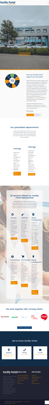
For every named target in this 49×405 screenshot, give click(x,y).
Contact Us (20, 383)
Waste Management (36, 377)
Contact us (27, 401)
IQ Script (13, 403)
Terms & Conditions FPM (22, 377)
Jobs (18, 382)
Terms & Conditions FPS (22, 378)
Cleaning (34, 375)
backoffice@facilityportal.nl (40, 354)
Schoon (42, 96)
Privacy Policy (20, 380)
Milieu (35, 97)
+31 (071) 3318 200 (24, 354)
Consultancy (35, 378)
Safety (33, 382)
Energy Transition (36, 383)
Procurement (35, 380)
